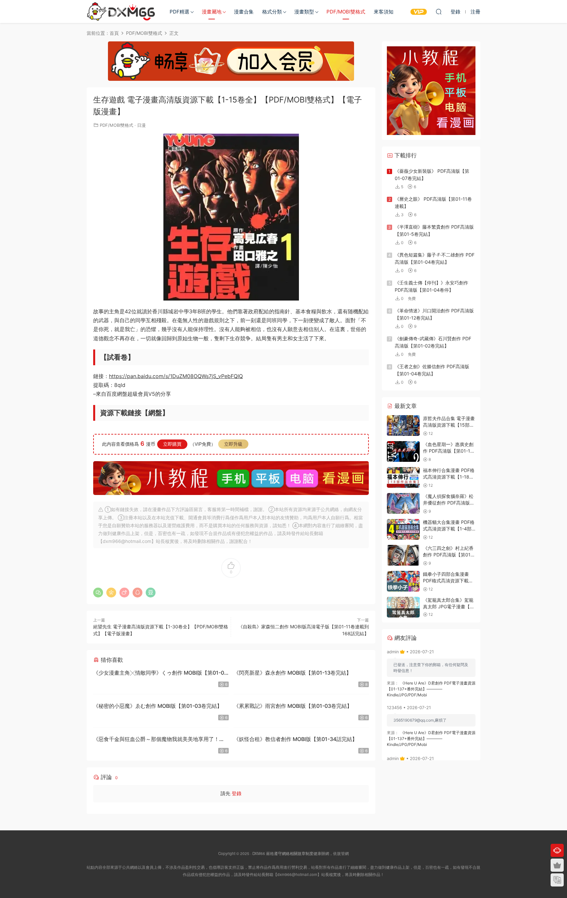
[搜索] (438, 11)
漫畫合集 (244, 12)
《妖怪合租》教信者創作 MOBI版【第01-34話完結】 (295, 739)
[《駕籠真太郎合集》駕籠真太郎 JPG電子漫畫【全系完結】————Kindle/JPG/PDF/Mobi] (403, 607)
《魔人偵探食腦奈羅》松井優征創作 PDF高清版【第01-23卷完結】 (448, 502)
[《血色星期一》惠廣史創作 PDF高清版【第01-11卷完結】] (403, 451)
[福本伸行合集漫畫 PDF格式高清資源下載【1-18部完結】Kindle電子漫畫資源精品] (403, 477)
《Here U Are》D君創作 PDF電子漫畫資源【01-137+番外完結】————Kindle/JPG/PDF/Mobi (431, 689)
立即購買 (172, 444)
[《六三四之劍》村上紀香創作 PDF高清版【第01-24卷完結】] (403, 555)
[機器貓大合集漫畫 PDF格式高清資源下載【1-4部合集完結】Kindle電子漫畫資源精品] (403, 529)
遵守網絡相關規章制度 (293, 853)
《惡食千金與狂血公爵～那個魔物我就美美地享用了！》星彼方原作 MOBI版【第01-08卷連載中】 (158, 740)
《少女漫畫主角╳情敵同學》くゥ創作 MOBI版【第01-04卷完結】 (160, 673)
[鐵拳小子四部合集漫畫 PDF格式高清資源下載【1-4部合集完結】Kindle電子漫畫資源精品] (403, 581)
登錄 (237, 793)
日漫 (141, 125)
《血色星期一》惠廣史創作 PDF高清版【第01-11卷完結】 (448, 450)
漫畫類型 (304, 12)
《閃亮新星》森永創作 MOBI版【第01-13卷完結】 (292, 672)
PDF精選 (179, 12)
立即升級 (233, 444)
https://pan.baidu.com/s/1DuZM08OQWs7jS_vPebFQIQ (176, 376)
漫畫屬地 (211, 12)
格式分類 (272, 12)
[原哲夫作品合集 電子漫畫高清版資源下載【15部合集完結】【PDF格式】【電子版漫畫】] (403, 425)
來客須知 (383, 12)
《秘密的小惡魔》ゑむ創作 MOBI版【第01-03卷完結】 (157, 706)
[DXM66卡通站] (121, 11)
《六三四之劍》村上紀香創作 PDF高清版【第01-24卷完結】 (448, 554)
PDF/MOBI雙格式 (345, 12)
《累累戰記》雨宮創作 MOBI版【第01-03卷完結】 (293, 706)
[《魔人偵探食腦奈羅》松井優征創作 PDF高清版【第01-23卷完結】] (403, 503)
